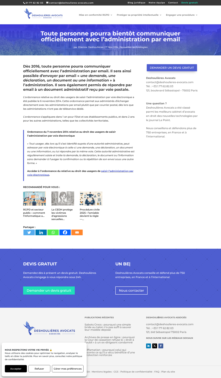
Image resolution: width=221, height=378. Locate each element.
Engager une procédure (180, 15)
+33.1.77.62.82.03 (162, 86)
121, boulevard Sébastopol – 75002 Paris (172, 90)
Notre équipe (157, 3)
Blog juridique (136, 3)
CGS (116, 371)
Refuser (39, 368)
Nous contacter (131, 290)
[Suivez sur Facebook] (160, 345)
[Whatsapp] (53, 232)
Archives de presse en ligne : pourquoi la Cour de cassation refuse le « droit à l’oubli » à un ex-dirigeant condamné (110, 340)
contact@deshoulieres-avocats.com (169, 82)
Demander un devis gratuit (172, 67)
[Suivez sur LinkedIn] (148, 345)
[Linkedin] (41, 232)
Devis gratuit (189, 3)
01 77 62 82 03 (34, 2)
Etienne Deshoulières (90, 47)
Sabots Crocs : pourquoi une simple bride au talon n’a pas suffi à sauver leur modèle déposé (108, 327)
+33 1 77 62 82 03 (162, 328)
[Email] (77, 232)
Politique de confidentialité (136, 371)
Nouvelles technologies (134, 47)
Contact (173, 3)
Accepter (15, 368)
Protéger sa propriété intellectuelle (138, 15)
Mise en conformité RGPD (94, 15)
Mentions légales (102, 371)
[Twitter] (29, 232)
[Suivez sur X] (154, 345)
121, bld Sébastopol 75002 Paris (166, 332)
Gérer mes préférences (68, 368)
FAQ (156, 371)
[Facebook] (65, 232)
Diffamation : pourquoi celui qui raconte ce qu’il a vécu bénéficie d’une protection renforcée (110, 352)
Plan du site (168, 371)
